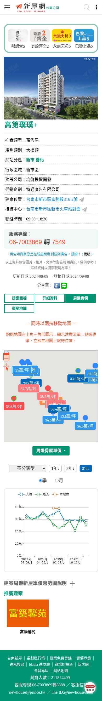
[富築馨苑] (28, 614)
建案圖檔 (19, 298)
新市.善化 (35, 160)
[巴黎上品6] (84, 35)
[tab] (51, 583)
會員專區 (41, 671)
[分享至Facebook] (57, 285)
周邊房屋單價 (49, 450)
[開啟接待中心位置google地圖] (84, 209)
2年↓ (70, 468)
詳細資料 (50, 298)
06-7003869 (25, 242)
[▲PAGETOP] (89, 671)
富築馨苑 (28, 632)
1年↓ (55, 468)
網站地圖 (60, 671)
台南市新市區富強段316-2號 (52, 199)
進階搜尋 (17, 664)
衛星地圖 (19, 308)
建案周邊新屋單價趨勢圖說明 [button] (35, 583)
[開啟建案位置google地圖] (81, 199)
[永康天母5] (62, 35)
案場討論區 (64, 664)
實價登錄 (83, 658)
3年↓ (86, 468)
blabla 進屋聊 (39, 664)
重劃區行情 (36, 658)
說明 (87, 254)
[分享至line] (64, 285)
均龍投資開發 (38, 179)
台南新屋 (14, 658)
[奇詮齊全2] (40, 35)
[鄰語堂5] (18, 35)
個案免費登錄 (61, 658)
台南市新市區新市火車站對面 (53, 209)
